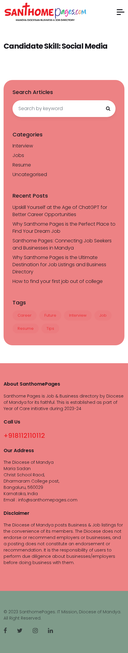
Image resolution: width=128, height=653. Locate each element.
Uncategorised (30, 174)
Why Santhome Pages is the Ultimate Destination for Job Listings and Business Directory (59, 264)
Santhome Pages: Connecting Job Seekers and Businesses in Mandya (62, 244)
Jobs (18, 155)
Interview (23, 145)
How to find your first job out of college (58, 281)
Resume (22, 164)
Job (103, 315)
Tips (50, 328)
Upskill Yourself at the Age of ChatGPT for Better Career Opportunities (60, 211)
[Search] (108, 108)
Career (25, 315)
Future (50, 315)
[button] (120, 12)
